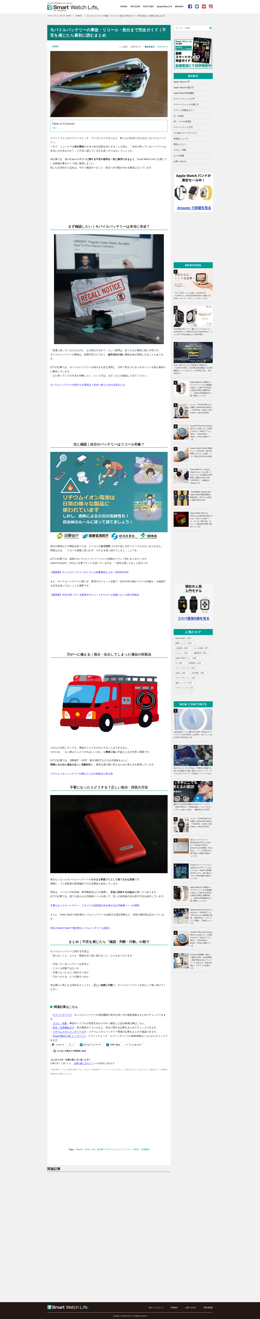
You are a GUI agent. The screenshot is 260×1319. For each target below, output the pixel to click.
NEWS (124, 6)
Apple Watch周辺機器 (184, 93)
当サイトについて (156, 1308)
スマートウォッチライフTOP (59, 16)
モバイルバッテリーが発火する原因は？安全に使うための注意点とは (87, 385)
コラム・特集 (60, 1023)
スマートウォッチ (186, 668)
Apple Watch (183, 638)
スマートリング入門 (183, 127)
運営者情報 (208, 1308)
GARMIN (195, 663)
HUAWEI (199, 673)
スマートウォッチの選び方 (186, 104)
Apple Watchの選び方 (184, 87)
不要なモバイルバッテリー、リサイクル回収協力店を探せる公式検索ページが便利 (94, 905)
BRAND (179, 6)
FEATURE (148, 6)
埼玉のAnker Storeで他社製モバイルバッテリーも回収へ (80, 928)
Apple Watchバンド (186, 658)
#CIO (87, 1149)
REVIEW (135, 6)
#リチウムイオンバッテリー (118, 1149)
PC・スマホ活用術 (182, 121)
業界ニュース (184, 643)
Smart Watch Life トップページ (69, 1036)
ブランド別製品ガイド (184, 110)
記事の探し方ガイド (83, 1063)
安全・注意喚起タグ (63, 1027)
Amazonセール (184, 693)
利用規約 (174, 1308)
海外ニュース (184, 683)
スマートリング (185, 688)
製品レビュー (180, 144)
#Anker (80, 1149)
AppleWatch (164, 6)
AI (179, 663)
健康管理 (201, 653)
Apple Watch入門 (182, 82)
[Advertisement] (109, 195)
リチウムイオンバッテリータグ (69, 1031)
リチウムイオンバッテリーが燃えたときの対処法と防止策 (81, 773)
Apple (181, 673)
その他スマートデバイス (185, 133)
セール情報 (179, 155)
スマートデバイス (62, 1015)
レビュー (182, 653)
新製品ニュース (181, 138)
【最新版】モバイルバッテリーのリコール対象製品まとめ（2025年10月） (90, 572)
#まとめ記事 (98, 1149)
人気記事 (182, 648)
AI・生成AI (179, 116)
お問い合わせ (180, 161)
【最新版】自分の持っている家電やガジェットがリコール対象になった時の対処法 (94, 594)
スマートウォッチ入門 (184, 99)
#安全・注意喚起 (141, 1149)
